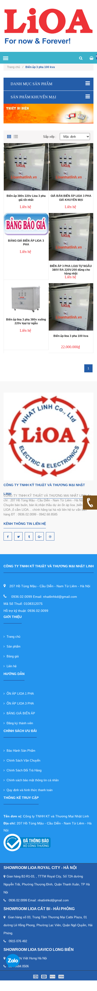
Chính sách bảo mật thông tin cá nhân (32, 780)
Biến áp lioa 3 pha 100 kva (70, 336)
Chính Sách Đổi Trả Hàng (23, 770)
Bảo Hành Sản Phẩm (20, 750)
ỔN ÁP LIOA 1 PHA (19, 693)
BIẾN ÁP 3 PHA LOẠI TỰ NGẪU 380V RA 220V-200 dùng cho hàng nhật (71, 269)
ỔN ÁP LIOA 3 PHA (19, 703)
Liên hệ (10, 666)
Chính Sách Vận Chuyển (22, 760)
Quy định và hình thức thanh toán (29, 790)
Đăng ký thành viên (19, 723)
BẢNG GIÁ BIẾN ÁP (20, 713)
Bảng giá (12, 656)
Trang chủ (12, 636)
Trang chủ (15, 67)
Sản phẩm (12, 646)
